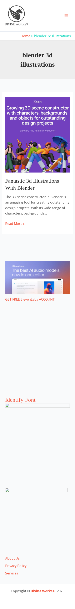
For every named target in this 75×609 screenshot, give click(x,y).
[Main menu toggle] (66, 15)
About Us (12, 558)
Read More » (15, 223)
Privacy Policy (15, 565)
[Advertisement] (37, 353)
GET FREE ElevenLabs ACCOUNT (30, 299)
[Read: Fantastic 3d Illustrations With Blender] (37, 134)
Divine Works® (43, 591)
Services (11, 573)
